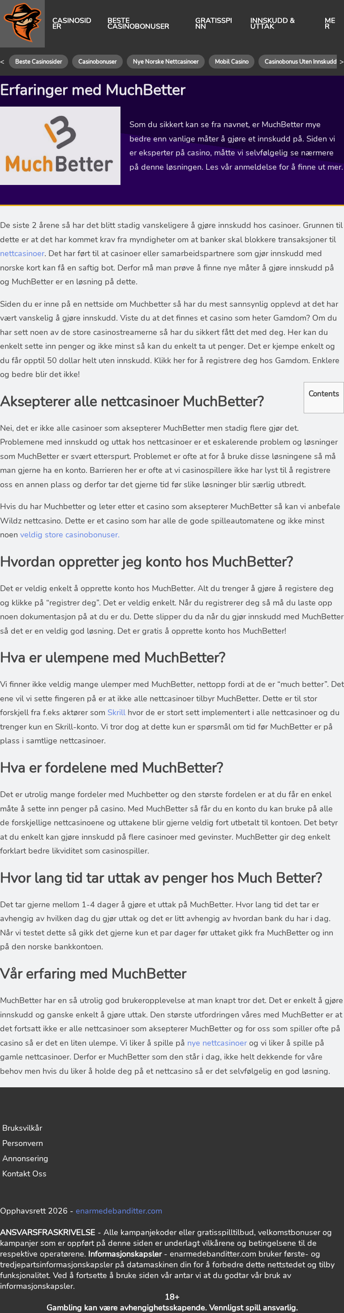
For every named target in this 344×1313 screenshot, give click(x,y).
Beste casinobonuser (138, 24)
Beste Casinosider (38, 62)
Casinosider (71, 24)
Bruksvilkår (22, 1128)
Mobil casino (232, 62)
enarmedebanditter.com (119, 1211)
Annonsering (25, 1158)
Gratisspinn (213, 24)
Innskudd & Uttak (272, 24)
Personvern (22, 1143)
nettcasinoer (22, 253)
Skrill (116, 712)
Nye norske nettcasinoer (166, 62)
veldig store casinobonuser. (70, 534)
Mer (330, 24)
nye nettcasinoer (218, 1043)
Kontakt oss (24, 1173)
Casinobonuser (97, 62)
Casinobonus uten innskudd (301, 62)
